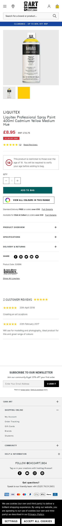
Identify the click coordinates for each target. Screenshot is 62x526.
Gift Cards (10, 426)
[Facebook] (15, 257)
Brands (8, 431)
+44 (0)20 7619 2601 (44, 486)
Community (11, 445)
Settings (11, 521)
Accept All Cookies (38, 521)
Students (9, 436)
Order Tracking (12, 421)
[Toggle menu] (5, 6)
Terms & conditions (37, 390)
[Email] (31, 257)
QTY (5, 174)
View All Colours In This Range (31, 200)
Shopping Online (14, 410)
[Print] (37, 257)
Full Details (47, 209)
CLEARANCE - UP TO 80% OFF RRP (31, 24)
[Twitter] (26, 257)
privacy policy (25, 390)
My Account (11, 417)
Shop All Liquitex (11, 278)
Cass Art (7, 402)
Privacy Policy (36, 514)
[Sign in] (49, 6)
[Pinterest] (21, 257)
